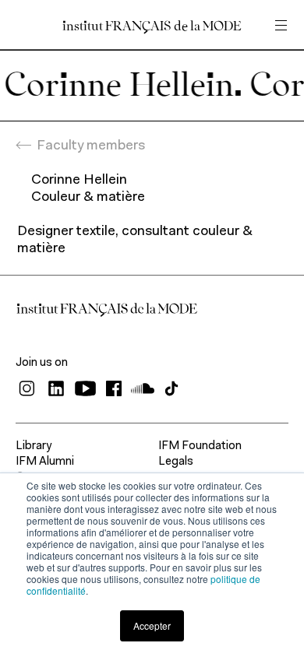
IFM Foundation (200, 446)
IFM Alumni (45, 462)
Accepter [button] (152, 625)
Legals (175, 462)
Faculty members (91, 146)
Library (33, 446)
